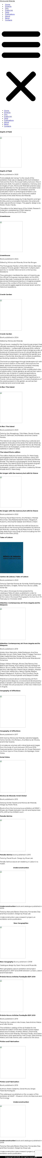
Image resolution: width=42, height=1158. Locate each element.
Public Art (9, 10)
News (7, 18)
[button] (21, 65)
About (7, 16)
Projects (8, 6)
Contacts (8, 20)
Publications (10, 14)
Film (6, 8)
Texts (7, 12)
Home (7, 4)
